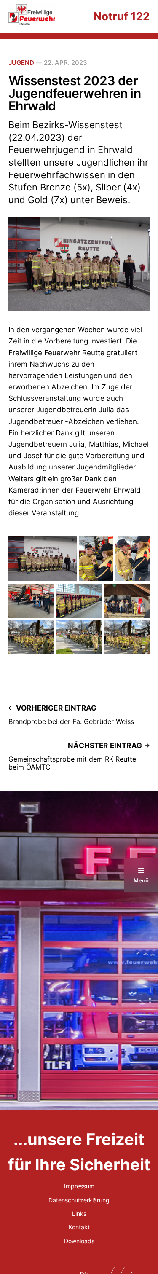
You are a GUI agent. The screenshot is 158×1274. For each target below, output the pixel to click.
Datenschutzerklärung (79, 1200)
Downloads (79, 1240)
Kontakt (79, 1227)
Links (79, 1213)
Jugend (21, 63)
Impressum (79, 1186)
